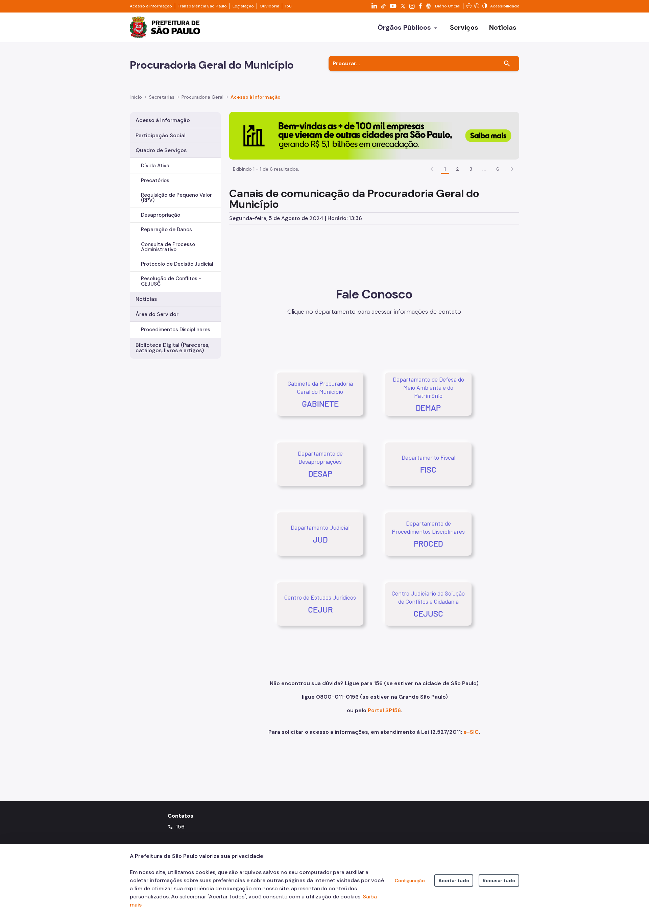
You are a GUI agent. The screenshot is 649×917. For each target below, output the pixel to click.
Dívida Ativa (155, 165)
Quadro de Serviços (161, 150)
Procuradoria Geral (202, 97)
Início (136, 97)
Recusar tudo (499, 880)
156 (288, 6)
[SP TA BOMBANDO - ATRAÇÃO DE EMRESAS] (374, 135)
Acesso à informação (151, 6)
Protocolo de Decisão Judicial (177, 264)
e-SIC (471, 731)
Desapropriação (160, 215)
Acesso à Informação (256, 97)
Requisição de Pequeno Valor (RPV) (176, 197)
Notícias (146, 299)
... (484, 169)
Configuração (410, 880)
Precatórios (155, 180)
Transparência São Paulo (202, 6)
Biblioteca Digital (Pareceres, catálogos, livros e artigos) (172, 347)
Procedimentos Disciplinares (175, 329)
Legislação (243, 6)
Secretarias (161, 97)
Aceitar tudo (453, 880)
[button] (512, 169)
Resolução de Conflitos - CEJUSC (171, 281)
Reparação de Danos (166, 229)
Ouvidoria (269, 6)
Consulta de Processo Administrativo (168, 247)
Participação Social (161, 135)
